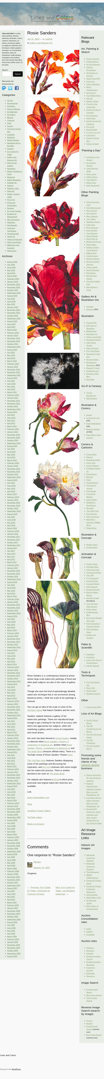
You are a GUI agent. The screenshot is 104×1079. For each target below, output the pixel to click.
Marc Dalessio (92, 216)
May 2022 (11, 386)
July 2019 (11, 483)
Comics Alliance (92, 466)
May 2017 (11, 557)
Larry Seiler (91, 219)
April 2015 (11, 627)
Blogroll (10, 118)
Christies (89, 953)
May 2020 (11, 454)
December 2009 (13, 809)
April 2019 (11, 491)
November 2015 (13, 608)
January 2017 (12, 568)
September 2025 (14, 293)
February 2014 (13, 667)
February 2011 (13, 769)
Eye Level (90, 127)
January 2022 (12, 398)
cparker (49, 39)
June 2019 (11, 486)
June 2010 (11, 792)
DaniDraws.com (92, 371)
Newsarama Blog (93, 460)
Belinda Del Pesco (93, 242)
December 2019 (13, 469)
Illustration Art (91, 334)
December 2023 (13, 338)
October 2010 (12, 781)
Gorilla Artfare (91, 547)
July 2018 (11, 517)
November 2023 (13, 341)
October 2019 (12, 474)
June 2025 (11, 301)
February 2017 (13, 565)
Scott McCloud (92, 483)
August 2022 (12, 378)
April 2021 (11, 423)
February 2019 (13, 497)
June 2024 (11, 324)
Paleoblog (90, 654)
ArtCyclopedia (92, 895)
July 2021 (11, 415)
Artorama (90, 309)
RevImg (89, 1024)
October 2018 (12, 508)
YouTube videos (34, 710)
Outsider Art (12, 183)
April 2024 (11, 327)
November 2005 (13, 948)
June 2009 (11, 826)
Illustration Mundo (93, 340)
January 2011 (12, 772)
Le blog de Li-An (93, 418)
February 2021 (13, 429)
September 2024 (14, 318)
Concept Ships (92, 581)
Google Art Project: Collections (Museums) (93, 889)
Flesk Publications (93, 424)
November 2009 (13, 812)
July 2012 (11, 721)
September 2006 (14, 919)
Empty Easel (91, 691)
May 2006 (11, 931)
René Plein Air (92, 239)
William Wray (91, 253)
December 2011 (13, 741)
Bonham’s (90, 951)
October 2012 (12, 712)
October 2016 (12, 576)
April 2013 (11, 695)
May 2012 (11, 727)
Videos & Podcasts (14, 239)
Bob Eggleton (91, 398)
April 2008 (11, 865)
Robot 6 (89, 457)
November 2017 (13, 540)
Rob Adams (91, 273)
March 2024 (12, 330)
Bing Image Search (94, 995)
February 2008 (13, 871)
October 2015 (12, 610)
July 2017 (11, 551)
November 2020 (13, 437)
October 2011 (12, 746)
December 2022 (13, 369)
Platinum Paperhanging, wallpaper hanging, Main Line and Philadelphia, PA (94, 789)
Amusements (12, 103)
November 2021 (13, 403)
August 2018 (12, 514)
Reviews (10, 208)
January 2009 (12, 840)
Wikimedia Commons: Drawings (90, 866)
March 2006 (12, 936)
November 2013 (13, 676)
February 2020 (13, 463)
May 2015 (11, 625)
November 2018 (13, 506)
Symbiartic (90, 657)
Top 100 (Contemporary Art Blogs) (93, 729)
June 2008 (11, 860)
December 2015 (13, 605)
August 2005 (12, 956)
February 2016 (13, 599)
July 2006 (11, 925)
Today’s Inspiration (93, 337)
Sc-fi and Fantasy (14, 211)
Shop (56, 779)
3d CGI (10, 101)
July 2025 (11, 299)
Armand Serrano (93, 590)
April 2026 (11, 273)
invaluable (90, 935)
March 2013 (12, 698)
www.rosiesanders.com (38, 797)
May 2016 (11, 591)
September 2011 (13, 749)
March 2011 (12, 766)
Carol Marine (91, 180)
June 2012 (11, 724)
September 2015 (14, 613)
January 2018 (12, 534)
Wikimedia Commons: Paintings (90, 858)
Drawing (10, 149)
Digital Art (11, 137)
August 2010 (12, 786)
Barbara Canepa (93, 429)
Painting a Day (13, 188)
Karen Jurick (91, 174)
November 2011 (13, 744)
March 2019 (12, 494)
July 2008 (11, 857)
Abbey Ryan (91, 183)
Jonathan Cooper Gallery (39, 811)
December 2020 (13, 435)
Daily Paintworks (93, 185)
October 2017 (12, 542)
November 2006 (13, 914)
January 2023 (12, 367)
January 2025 (12, 307)
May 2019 (11, 489)
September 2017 (14, 545)
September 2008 (14, 851)
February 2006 (13, 939)
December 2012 (13, 707)
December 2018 (13, 503)
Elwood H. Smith (93, 368)
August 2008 (12, 854)
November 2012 (13, 710)
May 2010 (11, 795)
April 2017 (11, 559)
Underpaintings (92, 62)
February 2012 (13, 735)
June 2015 (11, 622)
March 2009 (12, 834)
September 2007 (14, 885)
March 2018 (12, 528)
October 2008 (12, 848)
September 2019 (14, 477)
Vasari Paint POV (93, 79)
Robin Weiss (91, 245)
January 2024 (12, 335)
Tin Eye (89, 1021)
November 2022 (13, 372)
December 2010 (13, 775)
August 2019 (12, 480)
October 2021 (12, 406)
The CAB (90, 575)
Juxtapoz (90, 307)
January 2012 (12, 738)
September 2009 (14, 817)
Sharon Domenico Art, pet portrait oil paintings (93, 778)
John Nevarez (92, 587)
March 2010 (12, 800)
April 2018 (11, 525)
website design (90, 765)
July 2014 (11, 653)
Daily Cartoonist (92, 517)
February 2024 (13, 333)
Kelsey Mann (91, 609)
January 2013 (12, 704)
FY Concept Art (92, 578)
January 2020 (12, 466)
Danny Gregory (92, 348)
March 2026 (12, 276)
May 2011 (11, 761)
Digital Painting (13, 140)
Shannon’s (90, 976)
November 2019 (13, 471)
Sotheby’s (90, 948)
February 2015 (13, 633)
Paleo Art (10, 191)
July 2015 (11, 619)
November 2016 (13, 574)
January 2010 (12, 806)
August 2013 (12, 684)
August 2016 (12, 582)
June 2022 (11, 384)
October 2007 (12, 882)
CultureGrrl (90, 135)
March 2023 (12, 361)
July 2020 (11, 449)
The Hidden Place (93, 96)
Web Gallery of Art (93, 898)
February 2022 (13, 395)
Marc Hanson (91, 211)
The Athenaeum (92, 872)
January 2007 (12, 908)
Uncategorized (13, 234)
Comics (10, 126)
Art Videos (11, 115)
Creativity (11, 135)
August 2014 (12, 650)
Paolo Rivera (91, 474)
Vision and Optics (14, 242)
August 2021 (12, 412)
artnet (88, 929)
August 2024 (12, 321)
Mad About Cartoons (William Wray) (93, 522)
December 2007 (13, 877)
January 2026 (12, 282)
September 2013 (14, 681)
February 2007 (13, 905)
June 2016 (11, 588)
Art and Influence (93, 64)
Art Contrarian (92, 116)
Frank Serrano (92, 256)
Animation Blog (92, 567)
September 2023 (14, 347)
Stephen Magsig (92, 259)
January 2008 (12, 874)
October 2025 (12, 290)
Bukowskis (90, 973)
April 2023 (11, 358)
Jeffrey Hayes (91, 177)
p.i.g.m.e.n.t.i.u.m (93, 132)
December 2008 (13, 843)
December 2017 (13, 537)
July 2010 (11, 789)
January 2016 (12, 602)
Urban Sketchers (93, 84)
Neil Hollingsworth (93, 208)
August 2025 (12, 296)
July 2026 (11, 265)
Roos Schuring (92, 228)
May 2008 (11, 863)
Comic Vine (91, 463)
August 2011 (12, 752)
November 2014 (13, 642)
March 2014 (12, 664)
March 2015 (12, 630)
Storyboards (12, 225)
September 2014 (14, 647)
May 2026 (11, 270)
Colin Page (90, 225)
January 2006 (12, 942)
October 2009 (12, 815)
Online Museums (14, 180)
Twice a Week (92, 267)
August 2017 (12, 548)
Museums (11, 177)
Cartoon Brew (91, 564)
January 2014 (12, 670)
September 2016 (14, 579)
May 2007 (11, 897)
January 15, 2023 (41, 867)
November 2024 (13, 313)
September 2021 (14, 409)
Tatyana (37, 862)
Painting (10, 186)
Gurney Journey (92, 59)
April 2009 (11, 832)
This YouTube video (36, 760)
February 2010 (13, 803)
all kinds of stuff (92, 598)
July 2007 (11, 891)
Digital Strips (91, 528)
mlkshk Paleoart (92, 666)
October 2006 (12, 916)
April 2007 (11, 899)
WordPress (16, 1069)
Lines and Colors (8, 1055)
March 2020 (12, 460)
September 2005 (14, 953)
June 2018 (11, 520)
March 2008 (12, 868)
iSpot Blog (90, 379)
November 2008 (13, 846)
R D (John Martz (93, 351)
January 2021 (12, 432)
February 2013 (13, 701)
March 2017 (12, 562)
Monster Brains (92, 360)
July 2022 (11, 381)
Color (9, 123)
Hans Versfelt (91, 230)
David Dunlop (91, 130)
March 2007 (12, 902)
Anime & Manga (13, 109)
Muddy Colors (92, 545)
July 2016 (11, 585)
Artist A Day (91, 118)
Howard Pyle (91, 323)
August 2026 (12, 262)
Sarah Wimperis (92, 270)
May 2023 (11, 355)
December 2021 (13, 401)
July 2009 (11, 823)
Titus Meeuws (91, 233)
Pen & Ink (11, 200)
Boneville (90, 508)
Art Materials (12, 112)
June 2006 (11, 928)
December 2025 (13, 284)
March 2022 (12, 392)
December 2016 (13, 571)
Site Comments (13, 220)
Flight (88, 480)
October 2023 (12, 344)
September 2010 (14, 783)
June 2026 (11, 267)
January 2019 (12, 500)
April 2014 (11, 661)
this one (46, 767)
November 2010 (13, 778)
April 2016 (11, 593)
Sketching (11, 222)
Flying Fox (90, 81)
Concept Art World (93, 573)
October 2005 (12, 951)
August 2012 (12, 718)
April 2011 (11, 763)
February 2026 (13, 279)
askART (89, 932)
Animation (11, 106)
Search (5, 70)
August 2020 (12, 446)
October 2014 (12, 644)
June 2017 (11, 554)
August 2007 (12, 888)
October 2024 (12, 316)
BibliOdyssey (91, 331)
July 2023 (11, 352)
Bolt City (89, 477)
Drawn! (89, 415)
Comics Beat (91, 454)
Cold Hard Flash (92, 570)
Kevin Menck (91, 213)
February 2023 (13, 364)
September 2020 (14, 443)
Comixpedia (91, 491)
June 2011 (11, 758)
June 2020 (11, 452)
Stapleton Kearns (93, 222)
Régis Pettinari (92, 236)
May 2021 (11, 420)
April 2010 (11, 798)
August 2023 (12, 350)
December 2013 (13, 673)
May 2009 (11, 829)
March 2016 (12, 596)
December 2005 (13, 945)
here (70, 755)
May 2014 (11, 659)
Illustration (11, 169)
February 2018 (13, 531)
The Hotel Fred (92, 511)
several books (62, 738)
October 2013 (12, 678)
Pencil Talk (90, 688)
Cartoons (10, 120)
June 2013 (11, 690)
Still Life (89, 99)
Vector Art (11, 237)
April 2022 (11, 389)
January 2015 (12, 636)
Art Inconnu (91, 93)
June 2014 (11, 656)
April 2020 (11, 457)
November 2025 (13, 287)
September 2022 (14, 375)
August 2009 (12, 820)
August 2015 (12, 616)
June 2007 (11, 894)
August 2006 (12, 922)
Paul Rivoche (91, 514)
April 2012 (11, 729)
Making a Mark (92, 101)
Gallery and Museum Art (41, 43)
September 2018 (14, 511)
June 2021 (11, 418)
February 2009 (13, 837)
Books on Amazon (35, 824)
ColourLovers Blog (93, 707)
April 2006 (11, 933)
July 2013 (11, 687)
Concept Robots (92, 584)
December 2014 (13, 639)
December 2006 (13, 911)
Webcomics (11, 251)
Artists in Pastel (92, 144)
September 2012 (14, 715)
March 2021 (12, 426)
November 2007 (13, 880)
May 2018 (11, 523)
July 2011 (11, 755)
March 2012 (12, 732)
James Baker (91, 500)
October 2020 (12, 440)
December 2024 (13, 310)
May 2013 (11, 693)
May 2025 (11, 304)
